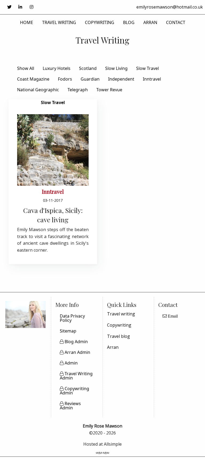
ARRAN (150, 22)
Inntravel (152, 79)
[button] (9, 7)
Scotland (88, 68)
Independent (121, 79)
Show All (25, 68)
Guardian (90, 79)
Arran (113, 347)
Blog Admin (76, 342)
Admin (71, 363)
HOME (26, 22)
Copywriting (119, 325)
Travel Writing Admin (76, 376)
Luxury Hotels (56, 68)
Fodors (65, 79)
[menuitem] (179, 318)
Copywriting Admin (74, 391)
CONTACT (175, 22)
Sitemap (68, 331)
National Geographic (38, 90)
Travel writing (121, 314)
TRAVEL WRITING (59, 22)
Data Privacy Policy (72, 318)
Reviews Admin (70, 406)
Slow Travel (147, 68)
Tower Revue (109, 90)
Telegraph (78, 90)
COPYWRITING (99, 22)
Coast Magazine (33, 79)
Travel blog (118, 336)
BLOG (129, 22)
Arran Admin (77, 352)
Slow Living (116, 68)
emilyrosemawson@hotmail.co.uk (169, 7)
